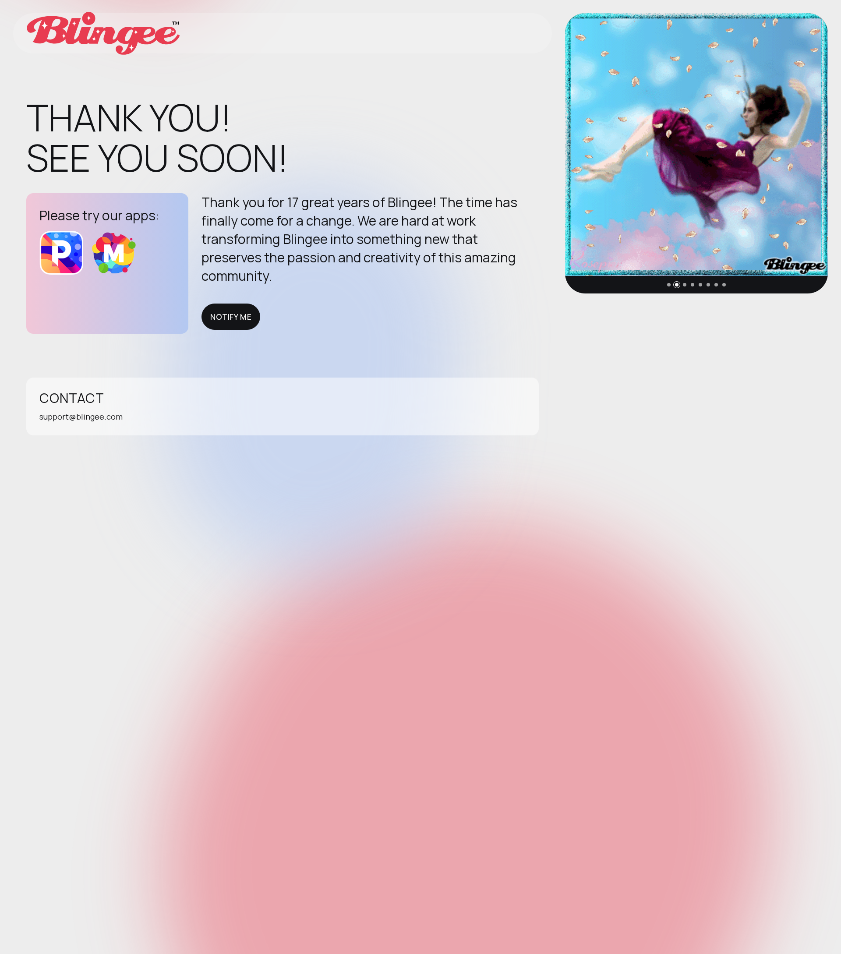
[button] (669, 284)
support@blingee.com (81, 416)
